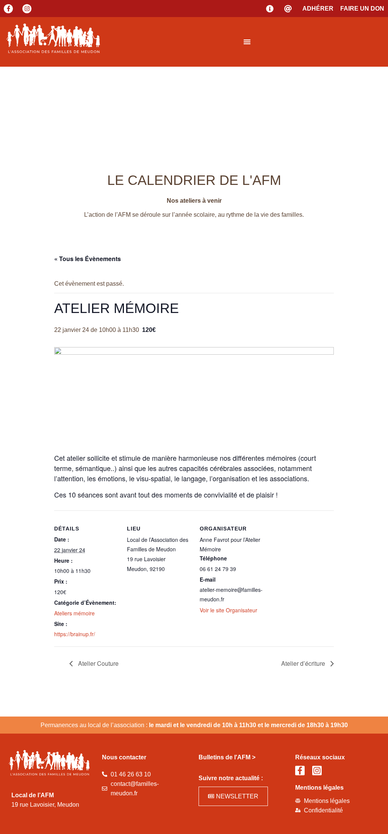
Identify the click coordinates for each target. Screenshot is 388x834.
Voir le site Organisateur (228, 610)
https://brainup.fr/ (74, 634)
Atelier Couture (98, 663)
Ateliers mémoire (74, 613)
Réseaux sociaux (320, 757)
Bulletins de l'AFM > (227, 757)
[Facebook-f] (8, 8)
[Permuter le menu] (247, 41)
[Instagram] (26, 8)
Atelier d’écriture (304, 663)
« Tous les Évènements (87, 258)
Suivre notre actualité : (231, 778)
